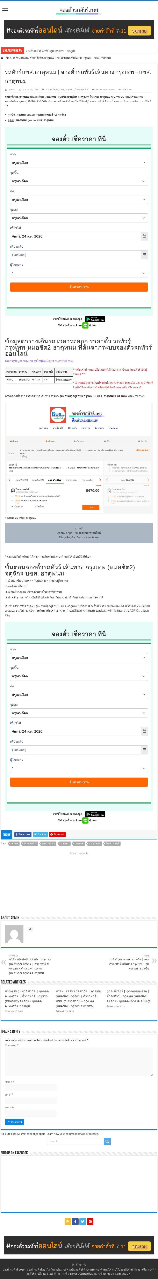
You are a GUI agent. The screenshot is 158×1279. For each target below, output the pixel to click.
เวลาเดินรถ (94, 843)
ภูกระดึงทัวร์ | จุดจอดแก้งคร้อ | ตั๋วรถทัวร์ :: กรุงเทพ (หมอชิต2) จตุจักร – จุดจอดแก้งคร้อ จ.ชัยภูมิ (129, 996)
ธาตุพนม (64, 843)
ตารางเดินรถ (20, 57)
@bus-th (94, 325)
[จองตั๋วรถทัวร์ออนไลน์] (79, 10)
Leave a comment (105, 89)
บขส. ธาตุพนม (67, 89)
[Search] (107, 1141)
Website (9, 1107)
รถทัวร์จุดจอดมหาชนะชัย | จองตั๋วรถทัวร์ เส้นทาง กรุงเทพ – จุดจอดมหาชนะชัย (129, 962)
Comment (12, 1045)
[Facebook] (75, 1221)
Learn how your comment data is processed (72, 1133)
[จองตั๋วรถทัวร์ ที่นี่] (79, 29)
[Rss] (68, 1221)
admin (11, 89)
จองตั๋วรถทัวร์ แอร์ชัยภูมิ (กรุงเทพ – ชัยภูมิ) (50, 50)
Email (9, 1094)
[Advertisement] (79, 882)
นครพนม (79, 843)
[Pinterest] (90, 1221)
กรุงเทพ (14, 843)
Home (7, 57)
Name (9, 1081)
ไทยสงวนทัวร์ (81, 89)
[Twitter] (82, 1221)
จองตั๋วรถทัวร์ (64, 556)
